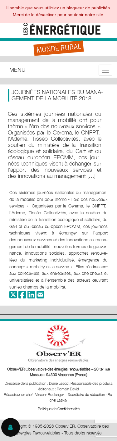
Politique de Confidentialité (59, 409)
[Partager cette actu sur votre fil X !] (13, 296)
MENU (17, 69)
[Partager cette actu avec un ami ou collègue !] (40, 296)
